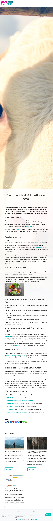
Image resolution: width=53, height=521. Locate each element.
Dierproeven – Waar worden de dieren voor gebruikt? (37, 452)
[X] (8, 422)
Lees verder (9, 469)
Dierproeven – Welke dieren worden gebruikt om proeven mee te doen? (15, 490)
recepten (28, 226)
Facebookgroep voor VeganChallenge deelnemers (19, 400)
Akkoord (48, 514)
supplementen (8, 336)
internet (19, 229)
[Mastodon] (16, 422)
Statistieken (20, 516)
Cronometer (14, 345)
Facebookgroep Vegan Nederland (15, 403)
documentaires (8, 233)
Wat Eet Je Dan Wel (11, 397)
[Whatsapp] (23, 422)
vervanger (38, 247)
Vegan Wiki (9, 406)
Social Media (30, 515)
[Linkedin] (11, 422)
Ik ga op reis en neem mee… (13, 451)
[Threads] (21, 422)
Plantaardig (9, 409)
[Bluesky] (18, 422)
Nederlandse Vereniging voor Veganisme (17, 412)
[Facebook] (6, 422)
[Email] (26, 422)
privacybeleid (19, 519)
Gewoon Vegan (18, 406)
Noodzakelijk (7, 515)
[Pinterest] (13, 422)
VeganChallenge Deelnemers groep (15, 355)
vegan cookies (34, 519)
